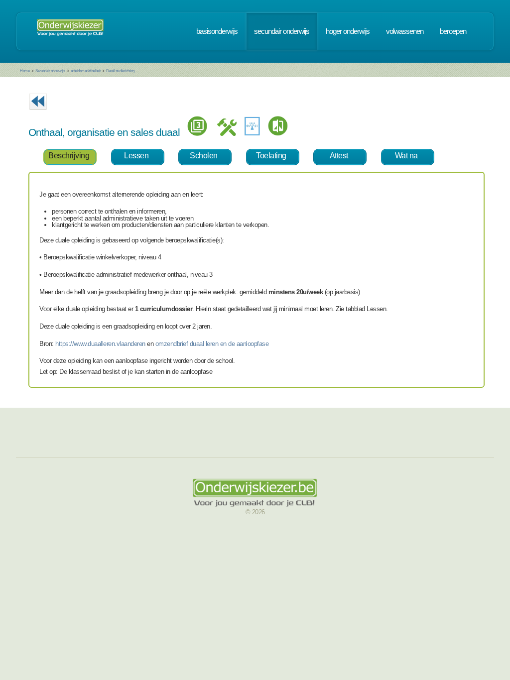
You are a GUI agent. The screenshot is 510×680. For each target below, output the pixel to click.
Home (24, 71)
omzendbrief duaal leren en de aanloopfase (212, 343)
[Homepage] (70, 31)
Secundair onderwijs (50, 71)
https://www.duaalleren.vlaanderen (100, 343)
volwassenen (404, 31)
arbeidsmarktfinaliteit (86, 71)
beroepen (453, 31)
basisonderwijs (217, 31)
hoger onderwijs (348, 31)
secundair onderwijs (281, 31)
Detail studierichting (120, 71)
